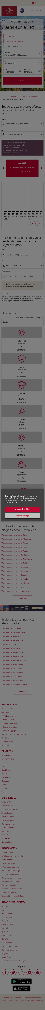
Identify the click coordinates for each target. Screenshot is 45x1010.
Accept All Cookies (22, 509)
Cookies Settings (22, 516)
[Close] (40, 491)
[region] (22, 505)
